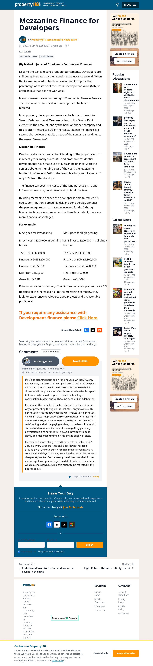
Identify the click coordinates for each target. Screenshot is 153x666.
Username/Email (26, 539)
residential (74, 344)
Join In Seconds (73, 507)
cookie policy (58, 660)
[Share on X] (93, 330)
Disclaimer (123, 613)
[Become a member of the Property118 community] (124, 29)
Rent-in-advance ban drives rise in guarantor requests (129, 265)
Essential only (101, 653)
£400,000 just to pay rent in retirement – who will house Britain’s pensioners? (130, 126)
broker (38, 341)
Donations (100, 606)
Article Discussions (100, 600)
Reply (96, 476)
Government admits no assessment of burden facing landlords (130, 160)
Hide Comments (51, 351)
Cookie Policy (121, 608)
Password (52, 539)
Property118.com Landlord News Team (54, 39)
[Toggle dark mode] (118, 5)
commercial (48, 341)
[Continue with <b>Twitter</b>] (64, 525)
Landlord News (46, 56)
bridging (29, 341)
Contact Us (100, 610)
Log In (89, 544)
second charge (88, 344)
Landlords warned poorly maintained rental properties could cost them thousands (130, 300)
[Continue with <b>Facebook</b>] (49, 525)
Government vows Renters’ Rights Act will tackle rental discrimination (130, 92)
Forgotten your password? (51, 551)
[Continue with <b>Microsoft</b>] (72, 525)
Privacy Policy (121, 600)
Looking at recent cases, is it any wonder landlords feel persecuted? (130, 233)
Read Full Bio (80, 361)
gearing (41, 344)
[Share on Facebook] (86, 330)
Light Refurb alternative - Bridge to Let (107, 568)
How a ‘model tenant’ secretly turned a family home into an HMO (129, 191)
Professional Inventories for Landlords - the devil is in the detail (48, 569)
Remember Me (28, 551)
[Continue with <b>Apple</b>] (57, 525)
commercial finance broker (68, 341)
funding (32, 344)
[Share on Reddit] (99, 330)
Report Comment (82, 476)
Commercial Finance (28, 56)
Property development (57, 344)
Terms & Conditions (123, 593)
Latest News (98, 593)
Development (89, 341)
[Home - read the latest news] (64, 5)
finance (22, 344)
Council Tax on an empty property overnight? (130, 333)
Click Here (87, 317)
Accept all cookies (126, 653)
